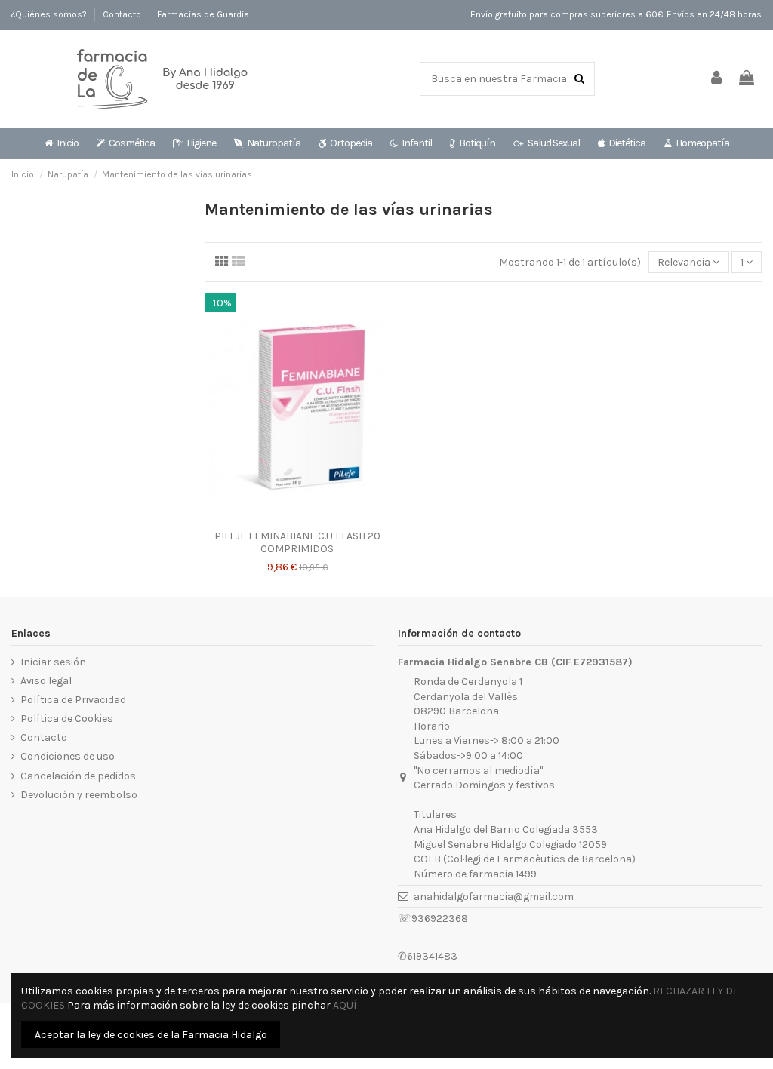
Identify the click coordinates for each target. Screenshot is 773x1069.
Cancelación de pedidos (78, 775)
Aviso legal (46, 680)
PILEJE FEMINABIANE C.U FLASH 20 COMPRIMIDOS (297, 542)
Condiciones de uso (67, 756)
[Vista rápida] (297, 517)
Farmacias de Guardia (203, 14)
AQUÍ (344, 1005)
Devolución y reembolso (78, 794)
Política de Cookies (66, 718)
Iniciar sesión (53, 662)
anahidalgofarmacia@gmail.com (494, 896)
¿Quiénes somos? (50, 14)
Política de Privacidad (73, 699)
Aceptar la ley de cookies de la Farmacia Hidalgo (151, 1034)
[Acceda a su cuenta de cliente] (717, 79)
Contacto (123, 14)
